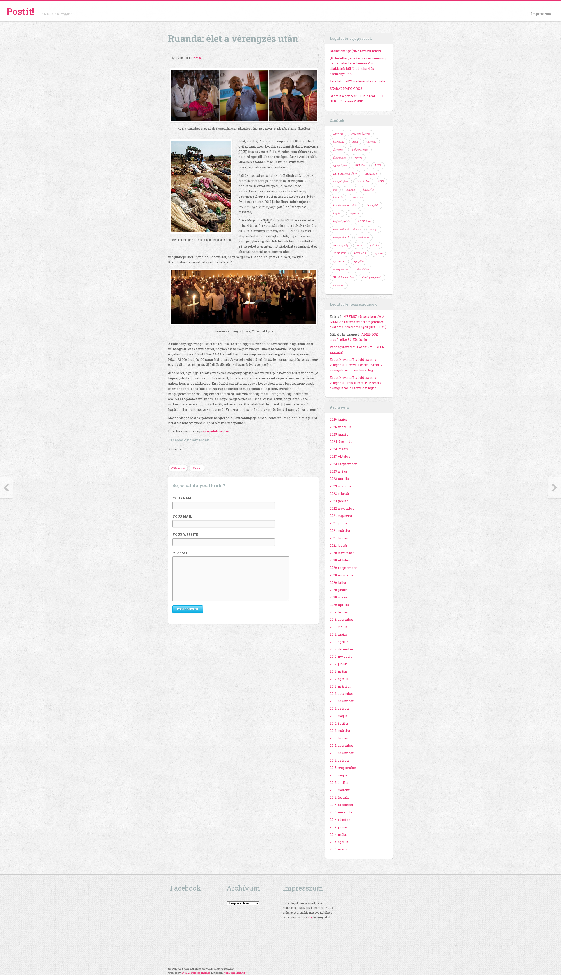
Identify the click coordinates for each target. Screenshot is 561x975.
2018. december (341, 619)
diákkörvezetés (360, 149)
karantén (338, 197)
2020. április (339, 605)
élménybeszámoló (372, 277)
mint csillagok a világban (347, 229)
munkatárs (363, 237)
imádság (350, 189)
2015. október (340, 760)
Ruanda (197, 468)
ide (310, 917)
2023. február (340, 493)
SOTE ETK (339, 253)
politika (374, 245)
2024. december (342, 441)
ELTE (378, 165)
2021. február (339, 538)
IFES (381, 181)
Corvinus (371, 141)
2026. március (340, 427)
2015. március (340, 790)
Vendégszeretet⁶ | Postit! (348, 347)
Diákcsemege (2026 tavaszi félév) (355, 51)
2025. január (339, 434)
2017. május (338, 671)
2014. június (338, 827)
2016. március (340, 731)
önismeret (338, 285)
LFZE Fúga (364, 221)
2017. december (341, 649)
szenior (379, 253)
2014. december (341, 805)
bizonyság (338, 141)
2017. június (338, 664)
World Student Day (343, 277)
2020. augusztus (341, 575)
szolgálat (359, 261)
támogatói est (340, 269)
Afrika (198, 58)
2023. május (339, 471)
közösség (354, 213)
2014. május (338, 834)
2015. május (338, 775)
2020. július (338, 582)
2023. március (340, 486)
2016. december (341, 693)
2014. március (340, 849)
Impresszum (541, 14)
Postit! (20, 11)
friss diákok (363, 181)
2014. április (339, 842)
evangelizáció (340, 181)
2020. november (342, 553)
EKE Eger (360, 165)
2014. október (340, 820)
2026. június (339, 419)
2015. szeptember (343, 768)
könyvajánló (372, 205)
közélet (337, 213)
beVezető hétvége (360, 133)
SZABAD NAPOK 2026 (346, 89)
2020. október (340, 560)
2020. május (339, 597)
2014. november (342, 812)
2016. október (340, 708)
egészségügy (340, 165)
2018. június (338, 627)
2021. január (339, 545)
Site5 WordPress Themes (195, 972)
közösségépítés (341, 221)
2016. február (339, 738)
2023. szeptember (343, 464)
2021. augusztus (341, 516)
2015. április (339, 782)
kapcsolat (368, 189)
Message (180, 553)
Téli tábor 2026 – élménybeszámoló (357, 81)
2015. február (339, 797)
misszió (374, 229)
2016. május (338, 716)
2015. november (342, 753)
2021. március (340, 531)
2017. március (340, 686)
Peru (359, 245)
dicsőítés (338, 149)
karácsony (357, 197)
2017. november (342, 656)
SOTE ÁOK (360, 253)
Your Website (185, 534)
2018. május (338, 634)
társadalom (362, 269)
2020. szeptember (343, 568)
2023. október (340, 456)
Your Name (182, 498)
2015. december (341, 745)
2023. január (339, 501)
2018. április (339, 642)
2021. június (338, 523)
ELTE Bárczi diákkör (345, 173)
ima (335, 189)
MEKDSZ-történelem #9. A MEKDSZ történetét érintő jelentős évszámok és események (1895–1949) (358, 321)
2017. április (339, 679)
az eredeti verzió (216, 431)
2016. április (339, 723)
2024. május (339, 449)
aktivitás (338, 133)
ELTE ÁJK (371, 173)
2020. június (339, 590)
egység (358, 157)
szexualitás (339, 261)
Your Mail (182, 516)
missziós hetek (341, 237)
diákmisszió (178, 468)
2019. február (339, 612)
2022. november (342, 508)
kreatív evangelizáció (345, 205)
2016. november (342, 701)
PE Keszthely (340, 245)
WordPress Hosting (234, 972)
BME (355, 141)
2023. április (339, 479)
